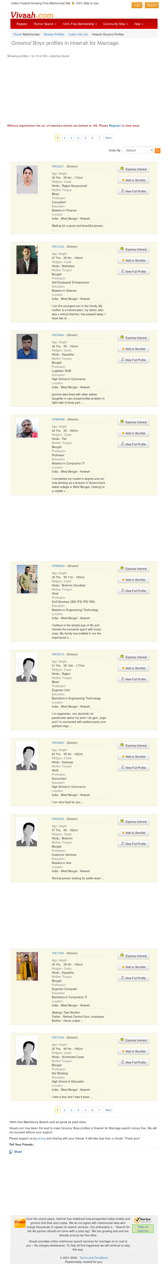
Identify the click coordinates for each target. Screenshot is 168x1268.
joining (41, 1138)
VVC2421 (58, 166)
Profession (59, 198)
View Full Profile (135, 191)
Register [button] (152, 5)
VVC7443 (58, 246)
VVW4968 (58, 419)
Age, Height (59, 173)
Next (108, 138)
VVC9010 (58, 654)
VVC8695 (58, 743)
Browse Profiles (54, 34)
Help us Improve (143, 1229)
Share (15, 1151)
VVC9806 (58, 335)
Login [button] (137, 5)
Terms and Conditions (93, 1258)
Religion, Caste (62, 182)
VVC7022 (58, 1037)
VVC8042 (58, 819)
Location (57, 214)
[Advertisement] (84, 88)
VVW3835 (58, 566)
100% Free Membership (79, 24)
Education (58, 206)
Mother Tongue (62, 190)
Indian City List (78, 34)
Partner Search (44, 24)
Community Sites (114, 24)
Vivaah (17, 34)
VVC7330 (58, 953)
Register (22, 24)
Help (137, 24)
